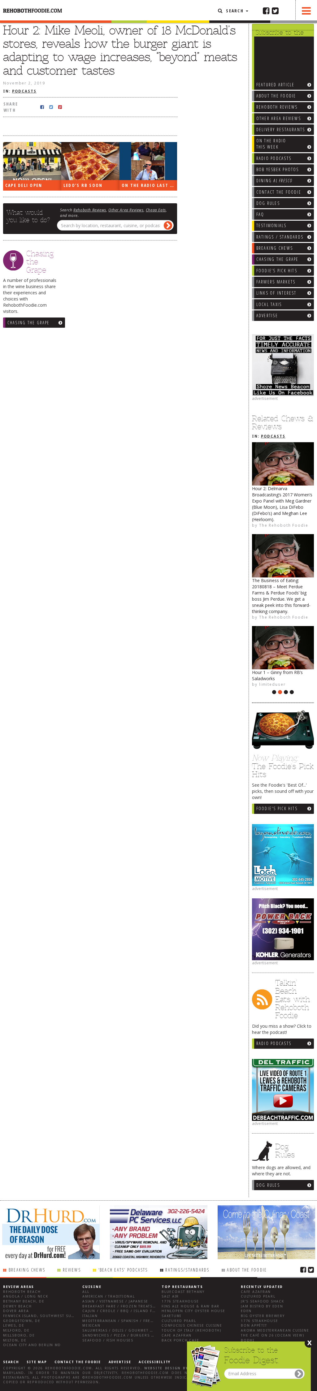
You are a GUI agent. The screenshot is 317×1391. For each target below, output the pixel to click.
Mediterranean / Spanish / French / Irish (128, 1321)
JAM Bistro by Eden (262, 1306)
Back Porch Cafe (180, 1340)
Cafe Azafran (177, 1335)
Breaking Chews (27, 1270)
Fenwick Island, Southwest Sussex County (51, 1316)
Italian (90, 1316)
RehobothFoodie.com (68, 1368)
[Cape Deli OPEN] (32, 161)
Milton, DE (15, 1340)
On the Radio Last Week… (150, 185)
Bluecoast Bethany (183, 1292)
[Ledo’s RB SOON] (90, 161)
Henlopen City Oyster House (193, 1311)
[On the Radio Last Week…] (148, 161)
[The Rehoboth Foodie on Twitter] (275, 10)
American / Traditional (108, 1296)
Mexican (91, 1326)
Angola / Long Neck (25, 1296)
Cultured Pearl (179, 1321)
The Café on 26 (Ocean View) (272, 1335)
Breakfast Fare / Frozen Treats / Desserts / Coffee (139, 1306)
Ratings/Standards (187, 1270)
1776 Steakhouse (180, 1301)
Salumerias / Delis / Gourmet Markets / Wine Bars (138, 1330)
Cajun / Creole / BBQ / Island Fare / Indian (131, 1311)
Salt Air (170, 1296)
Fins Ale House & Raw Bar (190, 1306)
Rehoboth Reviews (89, 209)
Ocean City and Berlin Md (32, 1345)
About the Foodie (247, 1270)
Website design (162, 1368)
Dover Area (16, 1311)
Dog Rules (268, 1185)
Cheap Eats (156, 209)
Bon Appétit (254, 1326)
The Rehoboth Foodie (283, 525)
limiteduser (272, 684)
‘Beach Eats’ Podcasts (123, 1270)
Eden (246, 1311)
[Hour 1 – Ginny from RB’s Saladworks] (283, 648)
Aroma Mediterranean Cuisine (275, 1330)
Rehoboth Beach (22, 1292)
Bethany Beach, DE (24, 1301)
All (85, 1292)
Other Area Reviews (126, 209)
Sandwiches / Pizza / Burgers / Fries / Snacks (134, 1335)
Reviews (72, 1270)
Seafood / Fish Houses (107, 1340)
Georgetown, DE (22, 1321)
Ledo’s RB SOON (82, 185)
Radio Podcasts (273, 1043)
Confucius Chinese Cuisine (192, 1326)
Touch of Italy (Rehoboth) (191, 1330)
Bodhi (247, 1340)
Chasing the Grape (28, 323)
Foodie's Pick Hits (276, 808)
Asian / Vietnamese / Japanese (115, 1301)
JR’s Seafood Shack (262, 1301)
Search (234, 11)
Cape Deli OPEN (23, 185)
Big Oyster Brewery (263, 1316)
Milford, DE (16, 1330)
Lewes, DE (13, 1326)
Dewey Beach (17, 1306)
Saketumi (171, 1316)
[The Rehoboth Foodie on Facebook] (266, 10)
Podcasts (273, 436)
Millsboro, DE (19, 1335)
